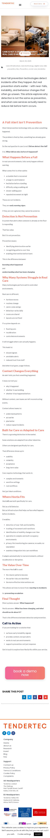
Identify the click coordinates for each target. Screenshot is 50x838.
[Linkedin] (4, 733)
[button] (20, 5)
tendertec (41, 69)
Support (7, 761)
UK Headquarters (11, 780)
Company (8, 739)
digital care (38, 66)
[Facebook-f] (13, 733)
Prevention (24, 69)
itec (17, 69)
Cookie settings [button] (24, 834)
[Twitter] (9, 733)
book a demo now (25, 673)
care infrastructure (13, 66)
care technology (27, 66)
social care (33, 69)
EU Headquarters (11, 794)
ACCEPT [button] (38, 834)
